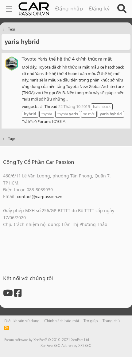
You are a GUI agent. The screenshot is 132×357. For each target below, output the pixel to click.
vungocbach (33, 106)
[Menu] (9, 9)
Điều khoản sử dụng (22, 321)
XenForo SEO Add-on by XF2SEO (66, 345)
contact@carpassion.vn (39, 197)
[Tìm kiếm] (122, 9)
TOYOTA (58, 122)
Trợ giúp (90, 321)
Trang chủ (111, 321)
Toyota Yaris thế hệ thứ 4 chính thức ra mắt (67, 59)
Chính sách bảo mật (61, 321)
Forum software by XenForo (47, 340)
